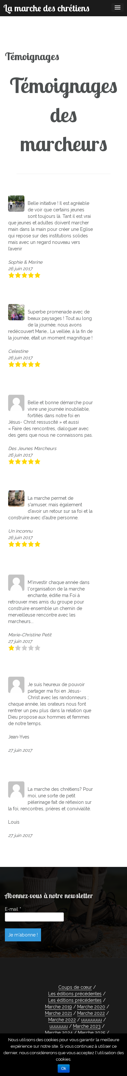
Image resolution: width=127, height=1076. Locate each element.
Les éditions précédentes (75, 993)
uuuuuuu (58, 1026)
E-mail (13, 909)
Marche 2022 (91, 1013)
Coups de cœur (75, 987)
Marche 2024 (59, 1032)
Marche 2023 (87, 1026)
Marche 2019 (58, 1006)
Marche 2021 (58, 1013)
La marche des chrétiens (46, 8)
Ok (63, 1068)
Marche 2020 (91, 1006)
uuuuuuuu (91, 1019)
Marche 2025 (91, 1032)
